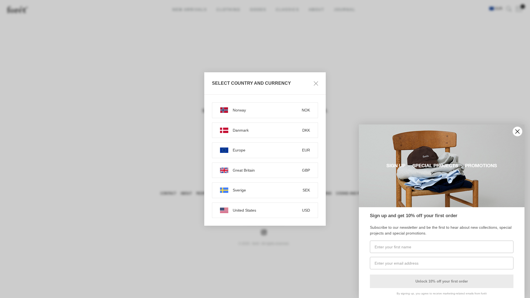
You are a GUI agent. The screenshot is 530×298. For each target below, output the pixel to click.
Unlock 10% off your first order (441, 281)
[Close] (316, 83)
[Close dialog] (517, 131)
